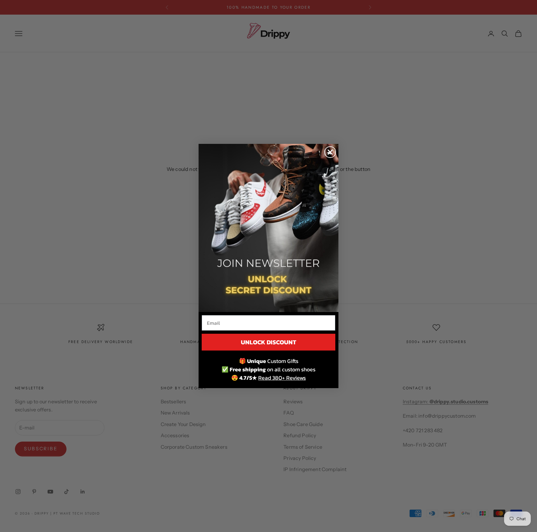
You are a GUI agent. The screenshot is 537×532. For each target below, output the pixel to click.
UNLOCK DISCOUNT (268, 342)
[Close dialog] (330, 152)
